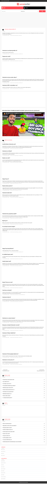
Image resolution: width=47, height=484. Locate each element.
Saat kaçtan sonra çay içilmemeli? (8, 391)
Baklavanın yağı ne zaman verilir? (8, 387)
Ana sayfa (3, 449)
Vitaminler (3, 455)
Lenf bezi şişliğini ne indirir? (7, 437)
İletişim (3, 453)
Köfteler (3, 474)
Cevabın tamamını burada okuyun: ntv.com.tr (15, 190)
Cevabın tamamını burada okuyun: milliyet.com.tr (16, 357)
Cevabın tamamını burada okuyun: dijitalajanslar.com (17, 197)
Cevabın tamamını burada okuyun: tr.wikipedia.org (16, 148)
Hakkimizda (3, 451)
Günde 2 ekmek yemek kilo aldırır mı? (8, 389)
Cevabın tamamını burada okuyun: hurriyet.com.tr (16, 287)
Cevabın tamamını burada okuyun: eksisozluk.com (16, 162)
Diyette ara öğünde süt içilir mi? (8, 429)
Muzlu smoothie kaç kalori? (7, 423)
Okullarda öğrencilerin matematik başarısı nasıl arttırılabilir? (12, 441)
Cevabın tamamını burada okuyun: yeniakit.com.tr (16, 82)
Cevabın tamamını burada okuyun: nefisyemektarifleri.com (17, 294)
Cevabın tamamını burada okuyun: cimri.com (15, 183)
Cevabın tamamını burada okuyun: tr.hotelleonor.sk (16, 330)
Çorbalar (3, 466)
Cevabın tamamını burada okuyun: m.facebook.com (16, 88)
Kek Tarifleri (3, 472)
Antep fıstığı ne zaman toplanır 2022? (8, 379)
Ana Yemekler (4, 476)
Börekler (3, 470)
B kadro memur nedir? (6, 433)
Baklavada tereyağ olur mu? (7, 393)
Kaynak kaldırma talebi (6, 35)
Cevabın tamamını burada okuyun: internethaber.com (17, 301)
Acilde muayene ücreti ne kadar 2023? (9, 431)
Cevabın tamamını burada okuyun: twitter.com (16, 35)
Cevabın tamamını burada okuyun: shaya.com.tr (16, 337)
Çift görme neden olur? (6, 435)
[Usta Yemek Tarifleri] (23, 4)
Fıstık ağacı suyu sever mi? (7, 383)
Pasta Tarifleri (4, 462)
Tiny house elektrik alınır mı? (7, 439)
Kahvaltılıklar (3, 478)
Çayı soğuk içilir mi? (6, 381)
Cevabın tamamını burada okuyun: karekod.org (16, 364)
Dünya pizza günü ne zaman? (7, 427)
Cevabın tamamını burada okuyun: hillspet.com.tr (16, 265)
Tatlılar (3, 464)
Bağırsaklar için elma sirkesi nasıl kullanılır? (9, 425)
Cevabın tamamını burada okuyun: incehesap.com (16, 322)
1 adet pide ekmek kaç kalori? (7, 397)
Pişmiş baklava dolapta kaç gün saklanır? (9, 385)
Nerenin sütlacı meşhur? (6, 395)
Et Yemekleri (3, 468)
